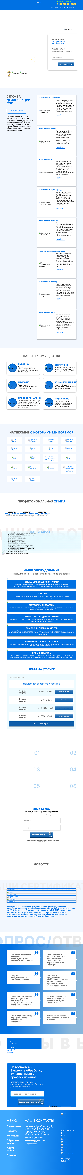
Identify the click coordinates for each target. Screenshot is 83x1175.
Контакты (70, 7)
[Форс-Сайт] (41, 899)
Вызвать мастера (20, 59)
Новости (12, 1130)
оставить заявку (64, 691)
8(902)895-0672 (66, 4)
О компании (54, 7)
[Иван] (41, 1047)
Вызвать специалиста (29, 1102)
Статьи (62, 7)
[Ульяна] (41, 1045)
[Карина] (41, 1050)
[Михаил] (41, 1052)
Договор (12, 1155)
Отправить (63, 64)
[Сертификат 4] (41, 897)
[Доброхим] (41, 894)
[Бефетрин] (41, 892)
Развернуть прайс (41, 724)
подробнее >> (60, 115)
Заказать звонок (38, 835)
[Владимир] (41, 1049)
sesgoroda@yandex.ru (35, 1141)
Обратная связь (13, 1142)
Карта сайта (10, 1149)
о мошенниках (18, 111)
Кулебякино (32, 1144)
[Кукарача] (41, 901)
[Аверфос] (41, 889)
